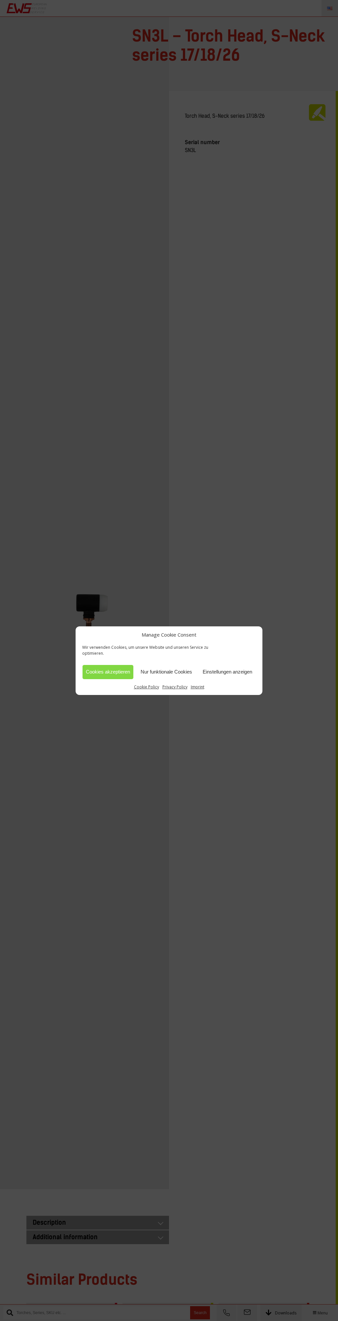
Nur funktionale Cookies (166, 672)
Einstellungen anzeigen (227, 672)
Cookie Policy (146, 687)
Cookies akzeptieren (108, 672)
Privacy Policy (174, 687)
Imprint (197, 687)
